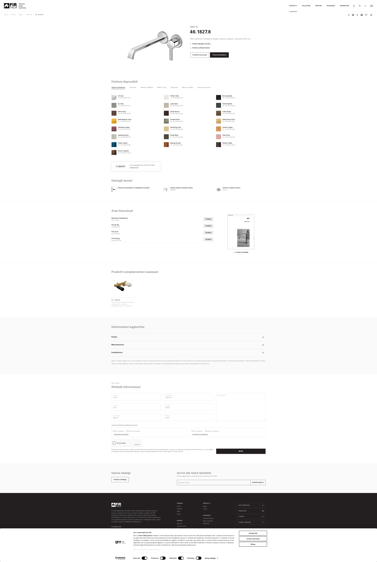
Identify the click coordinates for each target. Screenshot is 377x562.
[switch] (163, 558)
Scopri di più (134, 167)
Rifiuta (253, 544)
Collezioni (306, 6)
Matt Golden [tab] (187, 87)
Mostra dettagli (210, 558)
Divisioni (179, 509)
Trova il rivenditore (219, 55)
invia (241, 451)
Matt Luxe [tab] (162, 87)
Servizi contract (208, 521)
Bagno (205, 506)
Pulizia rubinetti (181, 526)
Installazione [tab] (116, 352)
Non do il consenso (134, 431)
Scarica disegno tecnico (201, 44)
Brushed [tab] (174, 87)
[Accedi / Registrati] (354, 6)
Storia (179, 514)
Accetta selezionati (253, 539)
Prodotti (293, 6)
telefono (116, 416)
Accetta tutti (253, 533)
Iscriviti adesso (258, 482)
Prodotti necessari (200, 55)
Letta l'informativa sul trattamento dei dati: (124, 425)
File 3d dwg (115, 238)
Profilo (179, 506)
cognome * (169, 395)
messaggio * (222, 395)
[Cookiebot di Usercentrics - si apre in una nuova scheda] (120, 558)
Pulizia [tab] (114, 337)
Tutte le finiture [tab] (118, 87)
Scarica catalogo (241, 252)
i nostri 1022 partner (144, 535)
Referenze (331, 6)
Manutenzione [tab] (117, 345)
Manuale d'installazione (119, 218)
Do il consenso (119, 431)
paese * (168, 406)
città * (115, 406)
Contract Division (208, 518)
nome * (115, 395)
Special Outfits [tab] (204, 87)
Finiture (318, 6)
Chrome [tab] (133, 87)
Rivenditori (344, 6)
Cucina (205, 509)
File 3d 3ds (115, 225)
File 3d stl (114, 232)
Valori (178, 511)
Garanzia (179, 523)
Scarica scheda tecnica (201, 48)
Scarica (208, 219)
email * (168, 416)
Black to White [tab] (147, 87)
